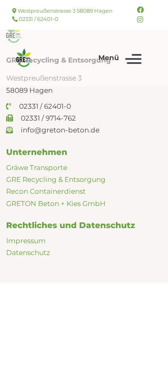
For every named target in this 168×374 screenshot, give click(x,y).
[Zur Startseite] (24, 58)
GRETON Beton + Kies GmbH (56, 203)
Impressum (26, 241)
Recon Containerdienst (46, 191)
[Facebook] (140, 10)
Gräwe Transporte (36, 167)
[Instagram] (140, 20)
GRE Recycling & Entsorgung (56, 179)
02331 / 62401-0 (38, 19)
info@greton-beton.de (59, 130)
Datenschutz (28, 253)
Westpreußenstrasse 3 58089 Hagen (64, 10)
